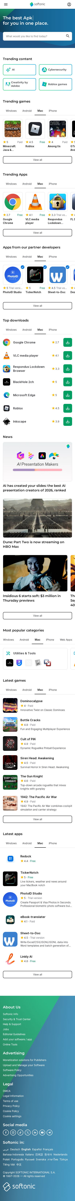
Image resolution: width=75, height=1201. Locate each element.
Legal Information (13, 1095)
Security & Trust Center (17, 1018)
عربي (6, 1149)
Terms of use (10, 1101)
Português (17, 1159)
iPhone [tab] (53, 110)
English (26, 1149)
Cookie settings (12, 1116)
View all (37, 159)
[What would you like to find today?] (67, 36)
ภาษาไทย (53, 1159)
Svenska (41, 1159)
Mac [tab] (40, 110)
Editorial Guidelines (14, 1034)
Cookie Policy (11, 1111)
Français (48, 1149)
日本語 (39, 1154)
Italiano (29, 1154)
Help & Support (12, 1024)
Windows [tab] (11, 110)
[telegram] (49, 1132)
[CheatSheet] (38, 662)
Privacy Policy (11, 1105)
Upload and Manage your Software (24, 1065)
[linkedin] (35, 1132)
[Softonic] (37, 4)
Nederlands (60, 1154)
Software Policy (12, 1070)
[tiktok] (20, 1132)
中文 (18, 1164)
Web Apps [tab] (66, 639)
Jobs (6, 1029)
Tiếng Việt (9, 1164)
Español (37, 1149)
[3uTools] (19, 662)
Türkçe (64, 1159)
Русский (29, 1159)
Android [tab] (27, 110)
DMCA (6, 1090)
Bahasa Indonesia (13, 1154)
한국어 (48, 1154)
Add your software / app (17, 1039)
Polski (6, 1159)
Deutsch (15, 1149)
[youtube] (42, 1132)
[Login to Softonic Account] (69, 4)
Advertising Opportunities (18, 1075)
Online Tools (10, 1044)
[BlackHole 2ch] (9, 662)
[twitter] (28, 1132)
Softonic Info (10, 1014)
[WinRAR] (28, 662)
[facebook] (6, 1132)
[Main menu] (5, 4)
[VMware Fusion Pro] (47, 662)
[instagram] (13, 1132)
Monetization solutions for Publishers (24, 1059)
